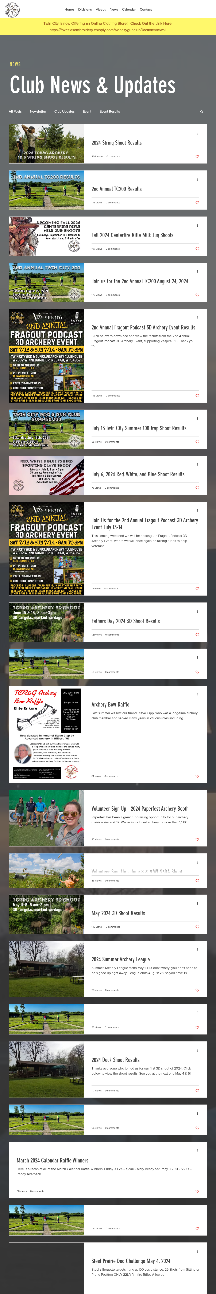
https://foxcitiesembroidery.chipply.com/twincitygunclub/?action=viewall (108, 30)
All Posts (15, 111)
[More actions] (198, 133)
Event (87, 111)
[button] (202, 112)
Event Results (110, 111)
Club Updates (64, 111)
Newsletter (38, 111)
